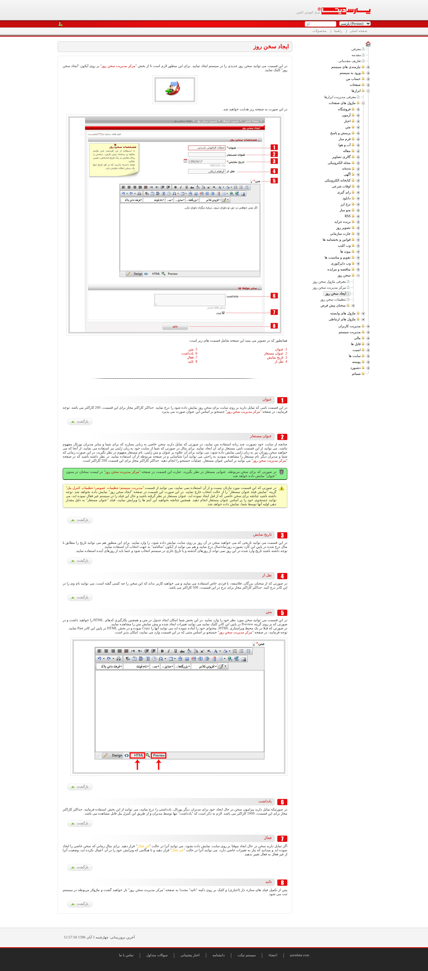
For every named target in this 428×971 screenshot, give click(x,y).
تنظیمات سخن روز (333, 299)
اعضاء (273, 955)
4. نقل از (281, 361)
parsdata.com (299, 955)
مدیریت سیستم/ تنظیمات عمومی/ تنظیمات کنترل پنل (105, 488)
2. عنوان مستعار (275, 353)
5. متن (192, 349)
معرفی (356, 49)
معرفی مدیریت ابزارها (340, 97)
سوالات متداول (157, 955)
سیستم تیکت (246, 955)
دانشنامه (218, 955)
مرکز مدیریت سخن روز (329, 287)
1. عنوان (281, 349)
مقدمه (356, 55)
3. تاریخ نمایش (277, 357)
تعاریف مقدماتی (349, 61)
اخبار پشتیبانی (190, 955)
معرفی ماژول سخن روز (329, 281)
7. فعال (192, 357)
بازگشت (82, 421)
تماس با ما (126, 955)
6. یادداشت (189, 353)
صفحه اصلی (358, 31)
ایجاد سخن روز (335, 293)
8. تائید (192, 361)
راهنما (338, 31)
